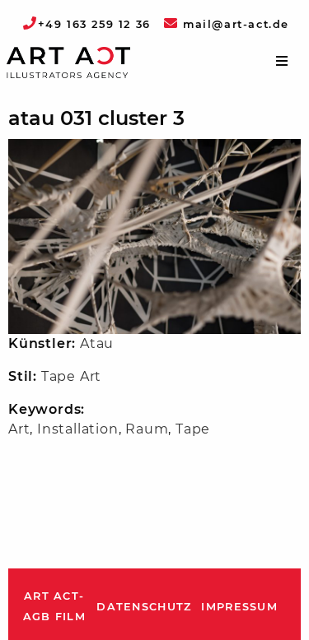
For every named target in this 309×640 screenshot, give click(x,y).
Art (19, 429)
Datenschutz (143, 607)
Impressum (239, 607)
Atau (97, 343)
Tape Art (71, 376)
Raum (146, 429)
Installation (78, 429)
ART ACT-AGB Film (54, 607)
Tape (193, 429)
